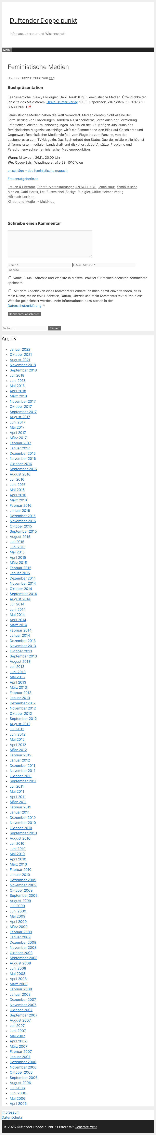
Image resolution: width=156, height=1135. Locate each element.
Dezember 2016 (23, 453)
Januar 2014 (20, 635)
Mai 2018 (17, 386)
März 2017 (18, 438)
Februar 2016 (20, 505)
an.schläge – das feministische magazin (38, 170)
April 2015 (18, 557)
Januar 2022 (20, 349)
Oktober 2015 (21, 526)
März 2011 (18, 802)
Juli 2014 (17, 604)
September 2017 (23, 412)
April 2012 (18, 745)
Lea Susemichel (52, 192)
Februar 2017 (20, 443)
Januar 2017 (20, 448)
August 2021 (20, 360)
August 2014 (20, 599)
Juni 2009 (18, 911)
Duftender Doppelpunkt (43, 20)
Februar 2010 (20, 870)
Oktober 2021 (21, 354)
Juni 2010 (18, 849)
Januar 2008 (20, 994)
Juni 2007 (18, 1031)
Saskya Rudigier (78, 192)
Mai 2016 (17, 490)
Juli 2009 (17, 906)
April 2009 (18, 922)
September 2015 (23, 531)
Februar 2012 (20, 755)
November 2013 (23, 646)
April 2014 (18, 620)
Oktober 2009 (21, 890)
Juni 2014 (18, 609)
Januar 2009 (20, 937)
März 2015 (18, 563)
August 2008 (20, 963)
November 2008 (23, 947)
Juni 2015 (17, 547)
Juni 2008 (18, 968)
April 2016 (18, 495)
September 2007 (23, 1015)
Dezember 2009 (23, 880)
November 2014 (23, 583)
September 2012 (23, 719)
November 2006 (23, 1067)
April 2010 (18, 859)
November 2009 (23, 885)
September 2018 (23, 370)
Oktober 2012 (21, 714)
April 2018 (18, 391)
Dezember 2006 (23, 1062)
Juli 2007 (17, 1026)
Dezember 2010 (23, 818)
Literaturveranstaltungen (55, 187)
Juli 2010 (17, 843)
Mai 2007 (17, 1036)
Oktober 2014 (21, 589)
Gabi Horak (29, 192)
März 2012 (18, 750)
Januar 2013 (20, 698)
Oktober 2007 (21, 1010)
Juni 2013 (18, 672)
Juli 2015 (17, 542)
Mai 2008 (17, 974)
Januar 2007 (20, 1057)
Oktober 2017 (21, 407)
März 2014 (18, 625)
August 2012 (20, 724)
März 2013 (18, 687)
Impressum (11, 1112)
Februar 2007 (21, 1052)
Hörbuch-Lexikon (21, 197)
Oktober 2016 (21, 464)
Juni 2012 (17, 734)
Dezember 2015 (23, 516)
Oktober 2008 (21, 953)
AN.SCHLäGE (85, 187)
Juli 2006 (17, 1088)
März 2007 (18, 1046)
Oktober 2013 (21, 651)
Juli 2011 (17, 786)
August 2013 (20, 661)
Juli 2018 (17, 375)
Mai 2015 (17, 552)
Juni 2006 (18, 1093)
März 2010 (18, 864)
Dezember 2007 (23, 1000)
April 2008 (18, 979)
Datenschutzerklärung (24, 306)
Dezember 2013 (23, 641)
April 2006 (18, 1104)
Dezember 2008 (23, 942)
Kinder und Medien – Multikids (31, 202)
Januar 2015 (20, 573)
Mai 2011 (17, 791)
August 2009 (20, 901)
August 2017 (20, 417)
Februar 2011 (20, 807)
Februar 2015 (20, 568)
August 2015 (20, 537)
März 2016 (18, 500)
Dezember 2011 (22, 766)
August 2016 (20, 474)
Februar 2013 (20, 693)
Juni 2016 (18, 485)
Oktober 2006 (21, 1072)
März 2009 (19, 927)
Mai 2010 (17, 854)
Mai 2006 (17, 1098)
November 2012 (23, 708)
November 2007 (23, 1005)
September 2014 (23, 594)
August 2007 (20, 1020)
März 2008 (18, 984)
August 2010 (20, 838)
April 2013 (18, 682)
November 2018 (23, 365)
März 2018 (18, 396)
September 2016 (23, 469)
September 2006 (24, 1078)
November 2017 (23, 401)
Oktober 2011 (20, 776)
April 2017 (18, 433)
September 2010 (23, 833)
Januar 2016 (20, 511)
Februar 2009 (21, 932)
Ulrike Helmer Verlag (62, 102)
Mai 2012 (17, 739)
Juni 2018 (17, 381)
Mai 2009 (17, 916)
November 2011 (22, 771)
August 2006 (20, 1083)
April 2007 (18, 1041)
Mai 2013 (17, 677)
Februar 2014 (20, 630)
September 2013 (23, 656)
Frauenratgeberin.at (23, 179)
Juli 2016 (17, 479)
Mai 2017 (17, 427)
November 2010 (23, 823)
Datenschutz (12, 1117)
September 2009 (24, 895)
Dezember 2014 (23, 578)
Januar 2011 (19, 812)
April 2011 (18, 797)
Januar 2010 (20, 875)
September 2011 (23, 781)
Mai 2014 (17, 615)
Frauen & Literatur (21, 187)
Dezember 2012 (23, 703)
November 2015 (23, 521)
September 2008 (23, 958)
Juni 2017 (17, 422)
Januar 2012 (20, 760)
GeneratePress (86, 1127)
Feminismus (106, 187)
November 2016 (23, 459)
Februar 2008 (21, 989)
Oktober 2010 (21, 828)
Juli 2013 (17, 667)
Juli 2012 (17, 729)
